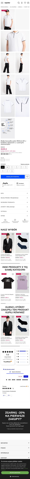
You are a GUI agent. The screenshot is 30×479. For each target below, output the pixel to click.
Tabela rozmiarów (25, 164)
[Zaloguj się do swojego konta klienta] (22, 3)
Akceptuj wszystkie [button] (15, 472)
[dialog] (15, 469)
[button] (28, 3)
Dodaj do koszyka (12, 176)
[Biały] (3, 160)
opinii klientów (7, 357)
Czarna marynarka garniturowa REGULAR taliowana (6, 256)
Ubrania (20, 6)
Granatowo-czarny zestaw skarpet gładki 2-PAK (21, 255)
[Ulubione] (25, 3)
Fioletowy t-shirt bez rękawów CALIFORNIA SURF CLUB (22, 296)
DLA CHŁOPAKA (13, 6)
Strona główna (4, 6)
